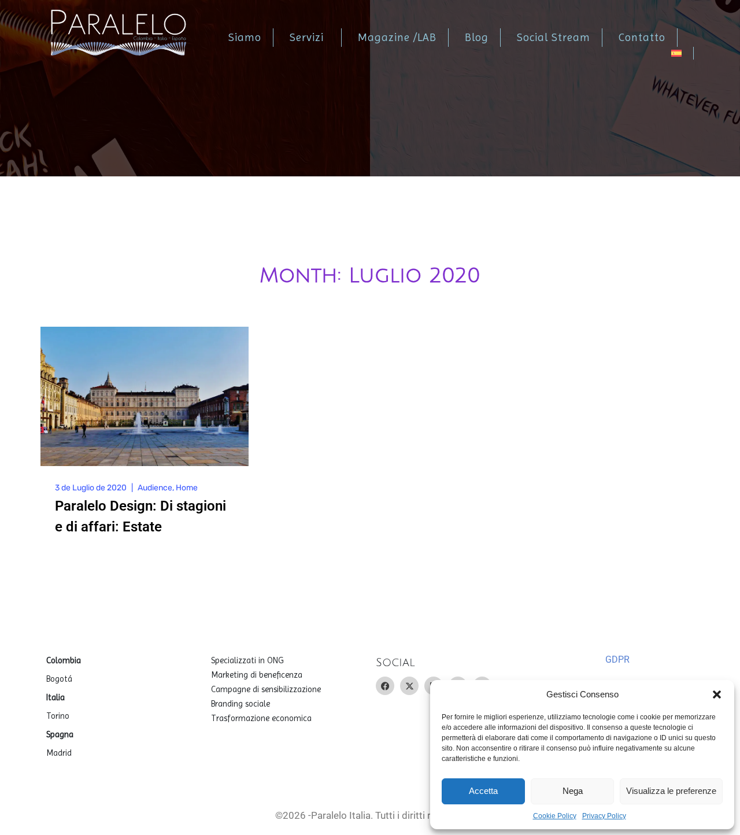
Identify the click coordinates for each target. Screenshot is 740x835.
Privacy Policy (604, 816)
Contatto (642, 37)
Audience (155, 488)
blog (477, 37)
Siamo (244, 37)
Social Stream (553, 37)
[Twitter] (409, 686)
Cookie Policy (554, 816)
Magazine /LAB (397, 37)
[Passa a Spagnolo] (682, 53)
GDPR (617, 659)
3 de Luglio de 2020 (91, 488)
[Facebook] (385, 686)
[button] (717, 694)
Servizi (307, 37)
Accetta (483, 791)
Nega (573, 791)
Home (187, 488)
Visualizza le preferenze (671, 791)
